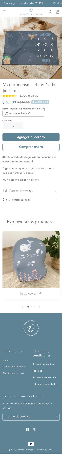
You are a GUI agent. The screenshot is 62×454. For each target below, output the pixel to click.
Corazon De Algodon (26, 450)
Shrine (51, 450)
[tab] (28, 306)
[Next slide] (39, 307)
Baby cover (29, 293)
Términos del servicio (45, 377)
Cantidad (7, 120)
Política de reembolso (45, 384)
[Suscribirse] (55, 417)
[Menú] (4, 11)
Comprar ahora (31, 147)
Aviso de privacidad (44, 364)
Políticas (37, 370)
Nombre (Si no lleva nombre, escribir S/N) (23, 108)
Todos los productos (14, 366)
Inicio (5, 360)
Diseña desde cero (13, 373)
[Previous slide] (22, 307)
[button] (50, 11)
